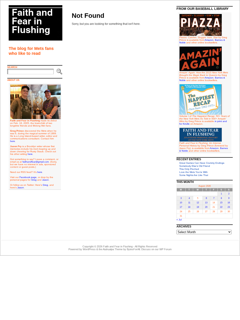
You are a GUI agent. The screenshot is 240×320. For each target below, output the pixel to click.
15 (221, 202)
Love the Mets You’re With (193, 172)
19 (198, 207)
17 (181, 207)
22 (221, 207)
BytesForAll (133, 249)
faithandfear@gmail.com (35, 161)
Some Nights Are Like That (193, 175)
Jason (45, 180)
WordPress (89, 249)
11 (189, 202)
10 (181, 202)
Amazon (209, 40)
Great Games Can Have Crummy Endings (201, 163)
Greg (34, 180)
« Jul (179, 219)
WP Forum (165, 249)
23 (229, 207)
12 (198, 202)
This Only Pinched (189, 169)
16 (229, 202)
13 (206, 202)
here (12, 141)
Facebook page (28, 177)
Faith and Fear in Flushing (118, 246)
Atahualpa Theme (113, 249)
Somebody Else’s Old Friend (194, 166)
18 (189, 207)
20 (206, 207)
